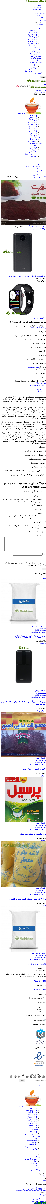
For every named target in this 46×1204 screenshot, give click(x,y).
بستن (44, 1176)
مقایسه (39, 1168)
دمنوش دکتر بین (36, 58)
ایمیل (43, 558)
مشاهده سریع (41, 628)
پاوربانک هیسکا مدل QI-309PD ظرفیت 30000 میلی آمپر (25, 276)
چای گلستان (32, 45)
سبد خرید (33, 1163)
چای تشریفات (32, 32)
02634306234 (40, 981)
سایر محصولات (36, 62)
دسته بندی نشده (36, 56)
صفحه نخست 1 (31, 1155)
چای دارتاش (32, 37)
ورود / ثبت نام (36, 1170)
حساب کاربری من (30, 1159)
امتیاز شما (41, 532)
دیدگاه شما (41, 536)
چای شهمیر (37, 49)
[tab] (38, 389)
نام (44, 554)
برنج (35, 64)
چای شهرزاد (32, 43)
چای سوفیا (38, 47)
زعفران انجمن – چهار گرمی (34, 769)
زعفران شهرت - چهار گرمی (35, 226)
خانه (44, 177)
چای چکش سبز (31, 34)
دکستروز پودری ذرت (37, 964)
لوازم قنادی (32, 69)
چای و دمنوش (36, 52)
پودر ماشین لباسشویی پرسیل (33, 834)
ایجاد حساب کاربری (39, 1188)
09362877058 (40, 989)
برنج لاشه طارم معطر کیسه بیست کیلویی (27, 899)
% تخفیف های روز (39, 175)
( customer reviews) (38, 328)
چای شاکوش (32, 41)
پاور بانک (34, 67)
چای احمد (33, 30)
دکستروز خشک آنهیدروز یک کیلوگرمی (29, 636)
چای (40, 28)
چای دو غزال (32, 39)
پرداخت (34, 1161)
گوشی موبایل (37, 73)
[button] (38, 626)
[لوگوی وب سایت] (36, 82)
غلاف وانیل (29, 71)
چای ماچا (33, 54)
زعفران (39, 60)
